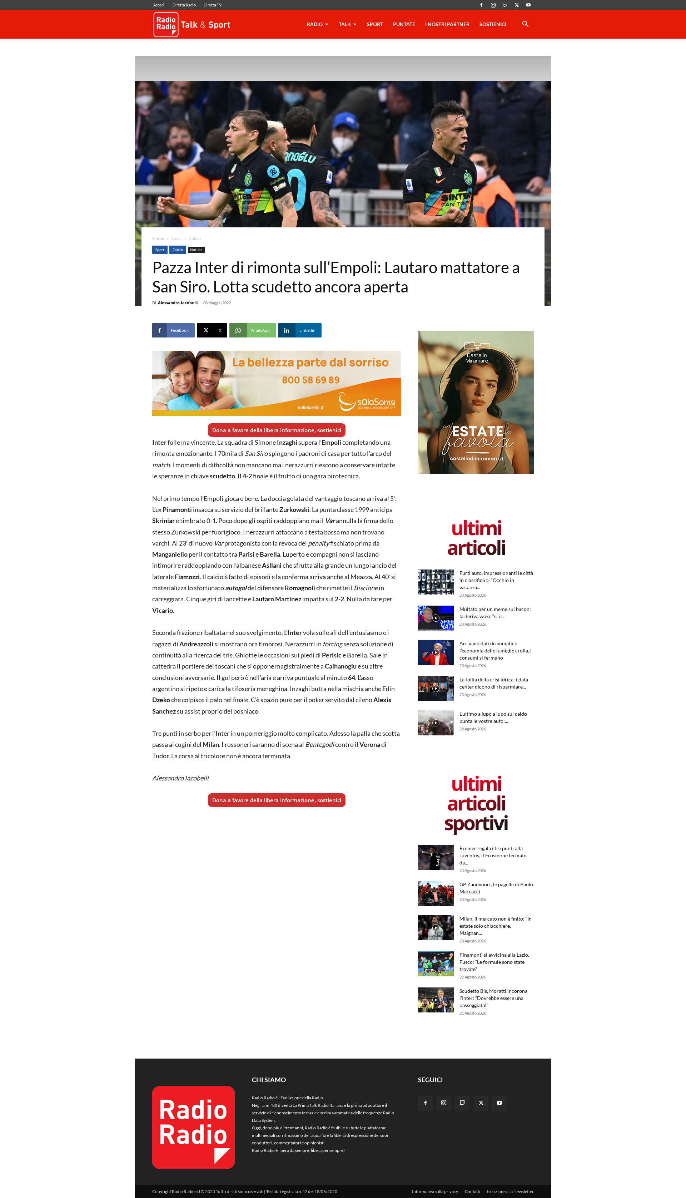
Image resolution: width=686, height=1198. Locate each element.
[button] (525, 25)
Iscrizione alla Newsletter (510, 1191)
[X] (516, 5)
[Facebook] (481, 5)
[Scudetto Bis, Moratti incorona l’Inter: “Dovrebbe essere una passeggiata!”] (436, 999)
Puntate (404, 24)
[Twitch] (504, 5)
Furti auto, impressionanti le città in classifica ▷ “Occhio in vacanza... (496, 580)
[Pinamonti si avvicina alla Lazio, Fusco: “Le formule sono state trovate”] (436, 963)
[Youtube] (528, 5)
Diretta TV (213, 5)
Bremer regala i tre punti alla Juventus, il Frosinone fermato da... (493, 855)
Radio (315, 24)
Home (158, 238)
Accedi (159, 5)
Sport (375, 24)
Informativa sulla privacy (435, 1191)
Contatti (472, 1191)
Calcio (178, 249)
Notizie (196, 249)
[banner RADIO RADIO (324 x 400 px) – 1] (476, 472)
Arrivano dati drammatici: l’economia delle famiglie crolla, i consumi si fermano (495, 650)
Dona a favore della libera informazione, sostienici (276, 430)
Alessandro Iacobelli (178, 302)
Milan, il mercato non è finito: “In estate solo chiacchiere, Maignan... (495, 926)
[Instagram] (493, 5)
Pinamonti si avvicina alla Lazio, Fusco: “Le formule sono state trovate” (494, 962)
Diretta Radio (184, 5)
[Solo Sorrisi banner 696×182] (276, 383)
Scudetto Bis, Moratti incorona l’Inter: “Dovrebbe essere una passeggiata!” (493, 998)
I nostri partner (447, 24)
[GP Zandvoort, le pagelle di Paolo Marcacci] (436, 893)
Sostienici (492, 24)
